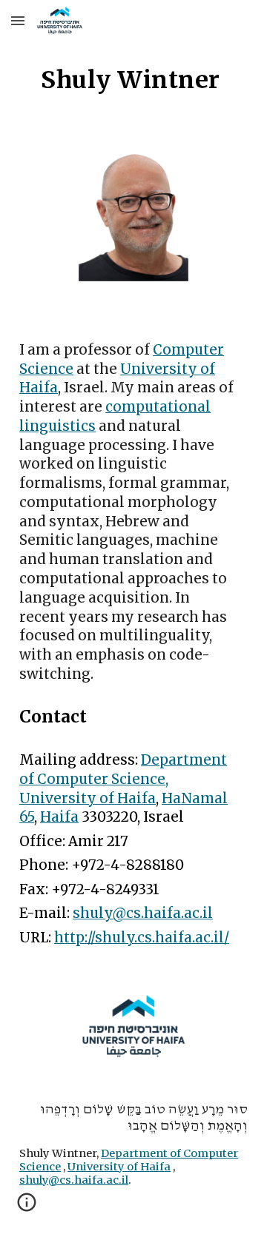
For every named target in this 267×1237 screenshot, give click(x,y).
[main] (133, 79)
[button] (18, 20)
